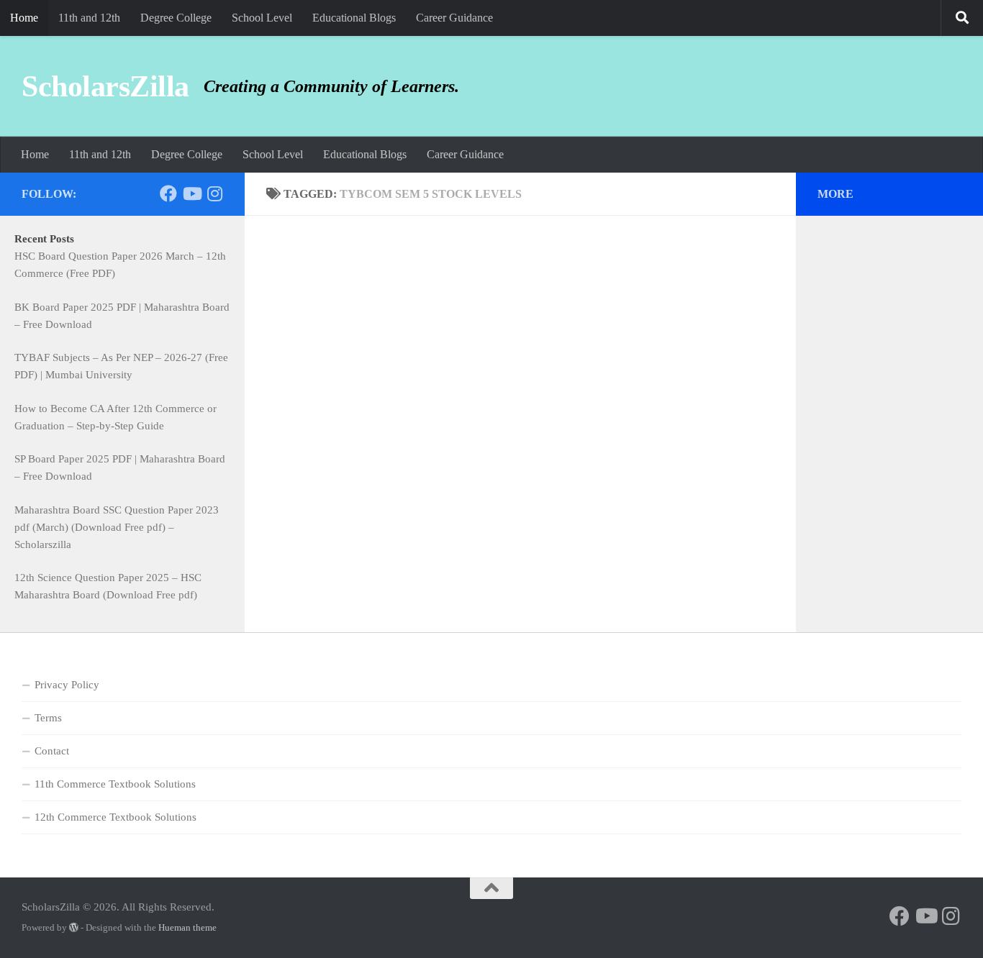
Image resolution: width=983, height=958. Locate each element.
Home (24, 18)
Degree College (176, 18)
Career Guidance (454, 18)
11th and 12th (89, 18)
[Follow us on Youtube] (191, 193)
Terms (48, 718)
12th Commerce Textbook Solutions (115, 817)
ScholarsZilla (105, 86)
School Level (262, 18)
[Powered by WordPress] (73, 927)
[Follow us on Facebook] (168, 193)
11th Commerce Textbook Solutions (115, 784)
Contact (52, 751)
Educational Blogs (354, 18)
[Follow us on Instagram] (214, 193)
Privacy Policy (67, 684)
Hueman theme (187, 927)
